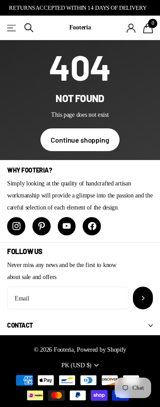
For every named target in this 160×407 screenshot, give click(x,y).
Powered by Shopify (101, 349)
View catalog (12, 28)
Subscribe (143, 298)
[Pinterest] (41, 226)
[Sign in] (131, 28)
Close (80, 325)
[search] (28, 28)
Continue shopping (80, 140)
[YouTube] (67, 226)
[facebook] (92, 226)
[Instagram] (16, 226)
